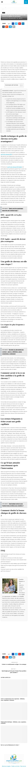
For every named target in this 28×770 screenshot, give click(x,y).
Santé (4, 12)
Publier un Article (15, 766)
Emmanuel (5, 18)
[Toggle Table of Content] (20, 85)
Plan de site (23, 766)
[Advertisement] (14, 46)
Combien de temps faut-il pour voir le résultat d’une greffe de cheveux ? (13, 560)
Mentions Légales (6, 766)
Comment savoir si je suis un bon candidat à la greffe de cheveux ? (12, 570)
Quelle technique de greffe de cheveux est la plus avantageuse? (13, 555)
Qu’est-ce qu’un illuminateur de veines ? (10, 745)
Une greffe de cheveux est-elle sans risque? (12, 558)
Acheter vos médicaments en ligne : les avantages (14, 664)
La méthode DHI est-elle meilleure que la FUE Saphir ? (14, 563)
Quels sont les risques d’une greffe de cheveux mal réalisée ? (13, 566)
